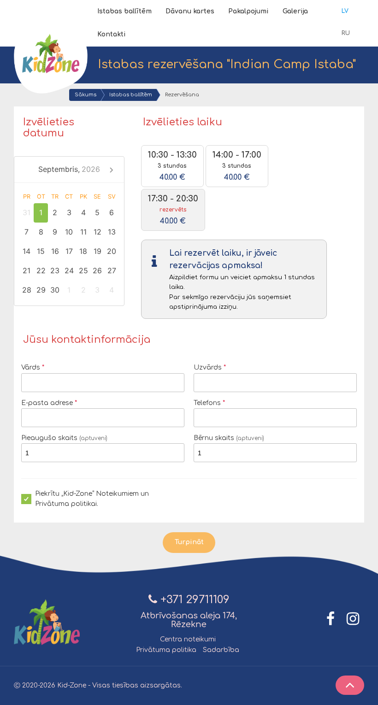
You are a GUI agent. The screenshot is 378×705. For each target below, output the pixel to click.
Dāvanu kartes (189, 11)
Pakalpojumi (248, 11)
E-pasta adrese (47, 403)
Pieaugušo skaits (64, 438)
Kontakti (111, 34)
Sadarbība (221, 649)
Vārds (30, 367)
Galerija (295, 11)
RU (346, 33)
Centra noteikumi (188, 639)
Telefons (207, 403)
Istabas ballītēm (124, 11)
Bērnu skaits (229, 438)
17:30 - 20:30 (173, 209)
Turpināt (189, 542)
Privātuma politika (166, 649)
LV (345, 11)
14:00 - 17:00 (237, 166)
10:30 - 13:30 (172, 166)
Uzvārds (208, 367)
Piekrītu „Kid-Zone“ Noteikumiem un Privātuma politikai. (92, 498)
